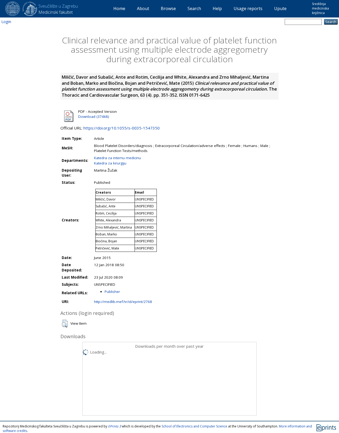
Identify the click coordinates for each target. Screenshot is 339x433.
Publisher (112, 291)
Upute (280, 8)
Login (6, 21)
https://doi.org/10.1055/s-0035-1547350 (121, 128)
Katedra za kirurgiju (110, 163)
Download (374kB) (93, 116)
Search (194, 8)
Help (217, 8)
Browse (168, 8)
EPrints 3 (114, 426)
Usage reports (248, 8)
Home (119, 8)
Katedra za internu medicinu (117, 157)
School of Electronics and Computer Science (194, 426)
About (143, 8)
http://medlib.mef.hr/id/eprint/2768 (123, 301)
